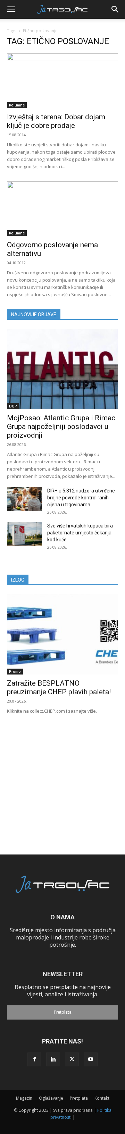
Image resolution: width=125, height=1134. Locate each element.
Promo (15, 671)
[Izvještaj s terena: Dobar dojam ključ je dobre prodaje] (62, 80)
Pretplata (63, 1012)
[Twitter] (72, 1059)
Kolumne (17, 105)
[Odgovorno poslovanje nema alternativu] (62, 208)
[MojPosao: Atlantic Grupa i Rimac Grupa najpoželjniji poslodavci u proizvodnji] (62, 369)
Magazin (24, 1098)
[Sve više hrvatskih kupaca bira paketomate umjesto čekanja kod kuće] (24, 534)
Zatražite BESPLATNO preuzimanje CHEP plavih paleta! (59, 687)
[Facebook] (34, 1059)
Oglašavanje (51, 1098)
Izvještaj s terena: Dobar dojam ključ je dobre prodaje (56, 121)
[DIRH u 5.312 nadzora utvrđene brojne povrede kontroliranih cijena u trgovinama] (24, 499)
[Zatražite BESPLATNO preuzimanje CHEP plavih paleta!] (62, 634)
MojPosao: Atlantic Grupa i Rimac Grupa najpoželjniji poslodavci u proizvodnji (61, 426)
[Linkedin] (53, 1059)
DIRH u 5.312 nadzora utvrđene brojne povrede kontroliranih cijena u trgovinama (81, 497)
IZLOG (17, 580)
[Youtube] (91, 1059)
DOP (13, 406)
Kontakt (101, 1098)
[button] (11, 9)
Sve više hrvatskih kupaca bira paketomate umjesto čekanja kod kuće (80, 532)
